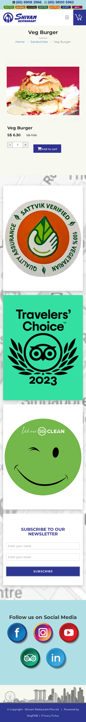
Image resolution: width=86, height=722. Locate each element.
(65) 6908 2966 (29, 2)
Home (19, 42)
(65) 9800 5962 (61, 2)
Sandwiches (39, 42)
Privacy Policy (50, 715)
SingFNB (32, 715)
